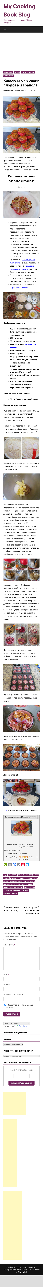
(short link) (21, 187)
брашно (21, 875)
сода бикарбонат (16, 887)
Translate (23, 1026)
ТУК (5, 810)
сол (25, 887)
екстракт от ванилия (18, 878)
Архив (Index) (8, 72)
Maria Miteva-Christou (11, 90)
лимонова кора (16, 881)
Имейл (7, 985)
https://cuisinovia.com (19, 287)
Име (6, 975)
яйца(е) (14, 893)
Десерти (17, 72)
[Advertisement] (21, 50)
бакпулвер (13, 875)
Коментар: (9, 945)
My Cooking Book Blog (28, 1267)
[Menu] (5, 29)
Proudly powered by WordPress (15, 1270)
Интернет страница (13, 995)
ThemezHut (22, 1272)
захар (30, 878)
